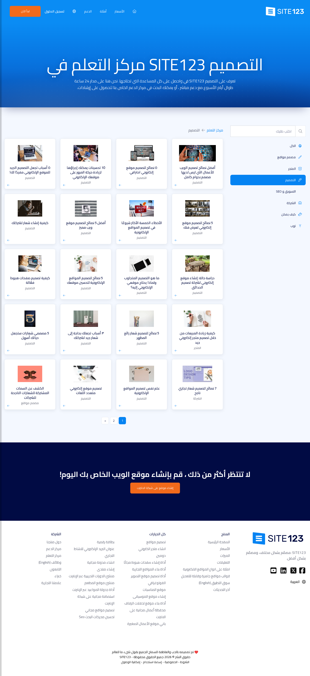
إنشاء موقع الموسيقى (149, 596)
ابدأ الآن (25, 11)
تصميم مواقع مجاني (99, 610)
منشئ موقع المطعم (99, 583)
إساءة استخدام (152, 662)
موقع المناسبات (154, 589)
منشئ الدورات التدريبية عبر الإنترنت (91, 576)
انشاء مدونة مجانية (100, 562)
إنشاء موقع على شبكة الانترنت (155, 488)
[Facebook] (302, 570)
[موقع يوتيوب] (273, 570)
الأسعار (119, 11)
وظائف (50, 562)
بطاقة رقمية (105, 542)
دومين (161, 555)
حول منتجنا (54, 542)
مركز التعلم (215, 130)
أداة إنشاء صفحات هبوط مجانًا (145, 562)
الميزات (225, 555)
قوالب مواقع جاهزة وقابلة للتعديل (205, 576)
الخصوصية (171, 662)
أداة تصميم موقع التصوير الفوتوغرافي (148, 579)
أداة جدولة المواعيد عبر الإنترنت (93, 589)
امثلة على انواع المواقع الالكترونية (206, 569)
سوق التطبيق (214, 583)
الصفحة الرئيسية (219, 542)
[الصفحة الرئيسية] (134, 11)
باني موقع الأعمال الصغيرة (146, 623)
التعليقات (223, 562)
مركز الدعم (53, 548)
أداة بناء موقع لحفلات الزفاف (145, 603)
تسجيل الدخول (54, 11)
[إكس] (293, 570)
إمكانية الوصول (130, 662)
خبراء (57, 576)
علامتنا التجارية (51, 583)
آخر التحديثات (221, 589)
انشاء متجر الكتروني (152, 548)
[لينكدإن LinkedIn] (283, 570)
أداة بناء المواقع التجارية (149, 569)
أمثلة (103, 11)
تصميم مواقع (156, 542)
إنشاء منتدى (105, 569)
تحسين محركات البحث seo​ (96, 617)
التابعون (55, 569)
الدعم (88, 11)
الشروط (184, 662)
